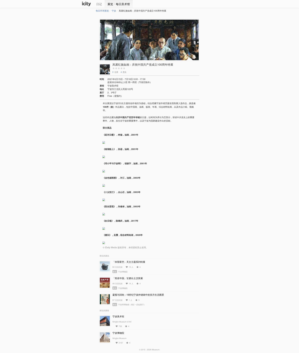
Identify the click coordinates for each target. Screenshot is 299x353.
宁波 (114, 10)
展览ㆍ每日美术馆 (118, 4)
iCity (86, 3)
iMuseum (155, 349)
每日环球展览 (102, 10)
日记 (99, 4)
